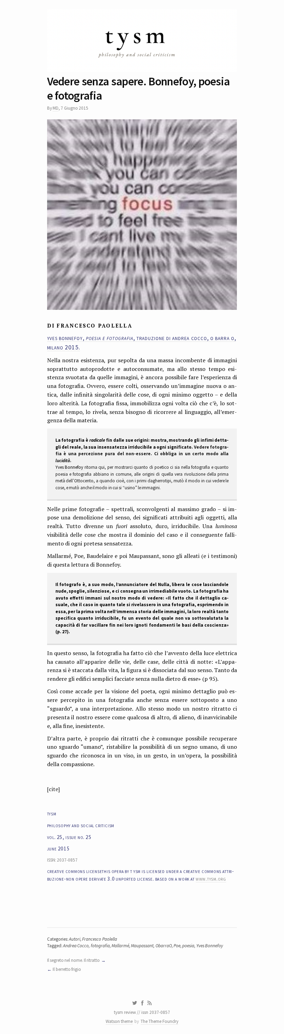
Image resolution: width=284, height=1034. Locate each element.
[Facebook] (142, 1003)
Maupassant (142, 946)
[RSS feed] (149, 1003)
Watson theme (119, 1021)
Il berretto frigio (67, 969)
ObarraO (164, 946)
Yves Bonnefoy (70, 467)
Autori (74, 939)
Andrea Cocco (76, 946)
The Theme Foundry (159, 1021)
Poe (177, 946)
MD (56, 108)
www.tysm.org (211, 878)
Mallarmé (120, 946)
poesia (188, 946)
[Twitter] (134, 1003)
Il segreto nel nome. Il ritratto (73, 960)
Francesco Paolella (99, 939)
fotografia (100, 946)
